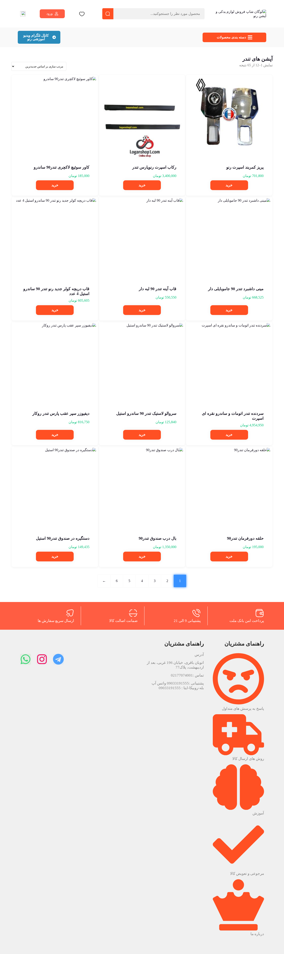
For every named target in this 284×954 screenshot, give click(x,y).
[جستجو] (107, 13)
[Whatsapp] (25, 659)
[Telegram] (58, 659)
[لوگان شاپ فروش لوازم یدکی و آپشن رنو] (238, 14)
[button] (229, 185)
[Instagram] (41, 659)
